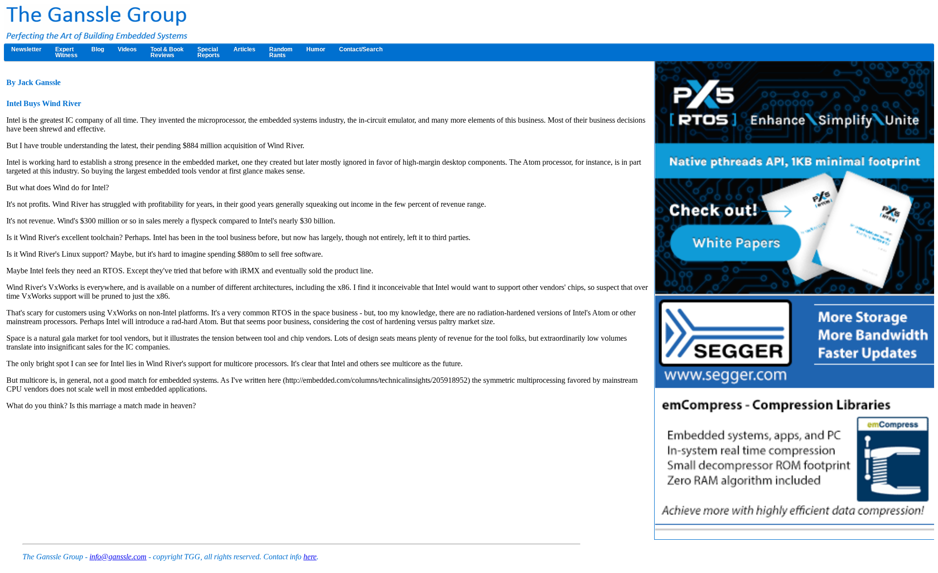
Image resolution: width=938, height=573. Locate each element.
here (310, 556)
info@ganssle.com (118, 556)
